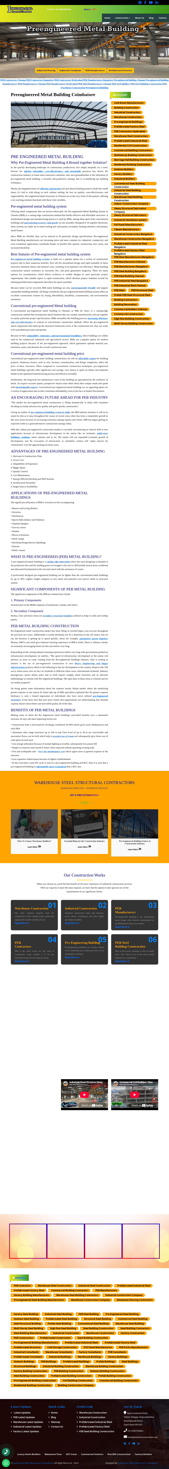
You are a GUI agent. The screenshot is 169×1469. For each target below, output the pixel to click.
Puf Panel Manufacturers (128, 224)
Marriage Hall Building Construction (134, 159)
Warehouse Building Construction (104, 1366)
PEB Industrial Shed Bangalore (131, 280)
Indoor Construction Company (131, 203)
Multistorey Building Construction (133, 155)
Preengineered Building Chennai (129, 80)
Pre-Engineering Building (82, 942)
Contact (162, 17)
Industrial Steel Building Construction (127, 190)
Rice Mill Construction (119, 1454)
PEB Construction (23, 1337)
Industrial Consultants (26, 1352)
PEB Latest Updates (24, 1417)
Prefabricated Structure (27, 1347)
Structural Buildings (25, 1366)
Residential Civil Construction (130, 145)
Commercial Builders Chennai (130, 309)
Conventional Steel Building (93, 1323)
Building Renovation (125, 304)
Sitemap (55, 1422)
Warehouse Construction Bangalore (134, 238)
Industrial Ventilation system (130, 219)
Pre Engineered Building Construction (35, 1380)
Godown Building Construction (107, 1371)
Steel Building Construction (98, 1328)
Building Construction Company (75, 1385)
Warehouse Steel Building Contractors (77, 1295)
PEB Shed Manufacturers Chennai (94, 84)
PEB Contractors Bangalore (40, 80)
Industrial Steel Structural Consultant (33, 1463)
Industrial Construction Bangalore (133, 234)
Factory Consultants (90, 1352)
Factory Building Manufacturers (31, 1295)
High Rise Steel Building (63, 1328)
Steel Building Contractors (134, 1328)
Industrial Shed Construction (94, 1285)
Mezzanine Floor (53, 1454)
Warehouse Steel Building (130, 1323)
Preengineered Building (97, 87)
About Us (139, 17)
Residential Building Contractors (132, 164)
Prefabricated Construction (55, 1337)
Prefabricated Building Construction (71, 1375)
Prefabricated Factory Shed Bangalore (129, 250)
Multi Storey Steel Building (28, 1328)
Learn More (32, 847)
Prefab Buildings (105, 1361)
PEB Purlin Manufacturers (133, 1347)
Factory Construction (132, 1333)
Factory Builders (123, 174)
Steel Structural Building (27, 1323)
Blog (151, 17)
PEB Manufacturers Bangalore (98, 80)
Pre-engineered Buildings (128, 121)
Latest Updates (21, 1412)
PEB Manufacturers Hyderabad (61, 84)
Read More (21, 923)
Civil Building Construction (77, 1380)
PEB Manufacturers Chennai (32, 84)
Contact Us (57, 1426)
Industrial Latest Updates (27, 1426)
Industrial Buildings (60, 1356)
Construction (121, 17)
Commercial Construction (128, 313)
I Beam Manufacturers (126, 229)
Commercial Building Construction (118, 1380)
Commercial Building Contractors (132, 150)
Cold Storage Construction (62, 1347)
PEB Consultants (117, 1352)
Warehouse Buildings (89, 1356)
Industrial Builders (124, 178)
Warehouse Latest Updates (28, 1422)
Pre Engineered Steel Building (122, 1314)
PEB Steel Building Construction (146, 84)
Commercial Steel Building (132, 1318)
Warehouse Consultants (59, 1352)
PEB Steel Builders (121, 84)
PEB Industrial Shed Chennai (129, 285)
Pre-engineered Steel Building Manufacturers (39, 1299)
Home (107, 17)
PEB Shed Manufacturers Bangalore (134, 257)
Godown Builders (123, 169)
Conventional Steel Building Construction (129, 183)
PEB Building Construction (68, 1371)
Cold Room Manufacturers (129, 102)
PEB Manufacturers (106, 1290)
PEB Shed (119, 290)
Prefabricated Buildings (76, 1361)
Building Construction (126, 107)
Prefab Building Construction (114, 1375)
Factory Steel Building (26, 1314)
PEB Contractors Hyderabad (68, 80)
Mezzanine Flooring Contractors (134, 1299)
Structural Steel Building (97, 1318)
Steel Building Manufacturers (30, 1333)
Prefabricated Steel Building (61, 1318)
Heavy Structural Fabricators (130, 215)
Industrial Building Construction (61, 1366)
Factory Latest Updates (26, 1431)
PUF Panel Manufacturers (98, 1347)
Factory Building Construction (30, 1371)
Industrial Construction (127, 112)
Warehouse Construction (128, 117)
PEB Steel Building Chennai (129, 276)
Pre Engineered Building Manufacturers (36, 1342)
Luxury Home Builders (29, 1454)
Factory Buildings (117, 1356)
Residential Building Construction (32, 1385)
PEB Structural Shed (142, 290)
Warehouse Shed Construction (131, 136)
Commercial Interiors (92, 1454)
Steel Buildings (130, 1361)
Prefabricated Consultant (28, 1356)
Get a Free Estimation (83, 795)
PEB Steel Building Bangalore (130, 271)
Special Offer (90, 9)
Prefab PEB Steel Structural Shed (132, 295)
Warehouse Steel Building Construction (128, 197)
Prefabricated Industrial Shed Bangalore (130, 243)
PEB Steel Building (89, 1314)
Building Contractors (125, 299)
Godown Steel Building (26, 1318)
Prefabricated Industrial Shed (130, 140)
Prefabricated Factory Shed (129, 126)
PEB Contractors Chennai (13, 80)
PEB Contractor (22, 1285)
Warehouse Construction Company (90, 1299)
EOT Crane (71, 1454)
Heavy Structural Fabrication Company (130, 208)
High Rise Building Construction (131, 318)
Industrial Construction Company (124, 1295)
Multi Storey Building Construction (133, 323)
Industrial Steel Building (58, 1314)
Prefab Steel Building (59, 1323)
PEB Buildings (48, 1361)
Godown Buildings (24, 1361)
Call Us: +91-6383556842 (59, 9)
